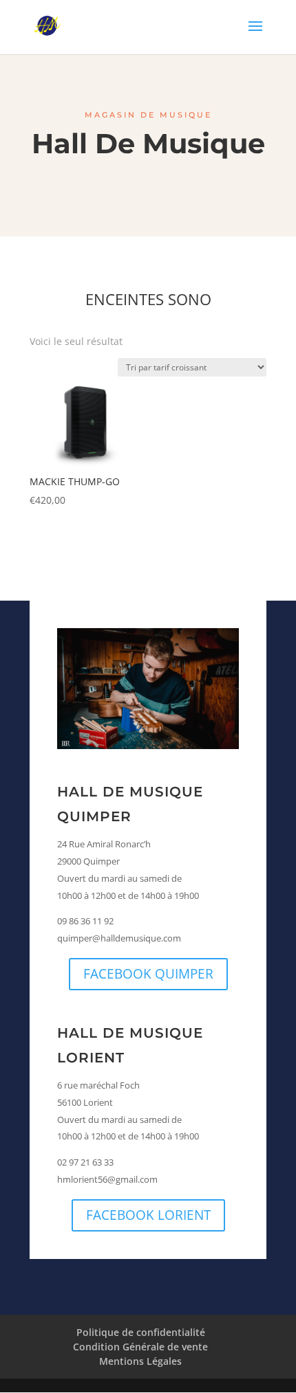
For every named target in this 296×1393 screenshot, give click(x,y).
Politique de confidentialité (140, 1332)
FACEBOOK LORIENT (148, 1215)
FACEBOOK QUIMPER (148, 974)
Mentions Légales (140, 1361)
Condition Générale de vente (140, 1346)
